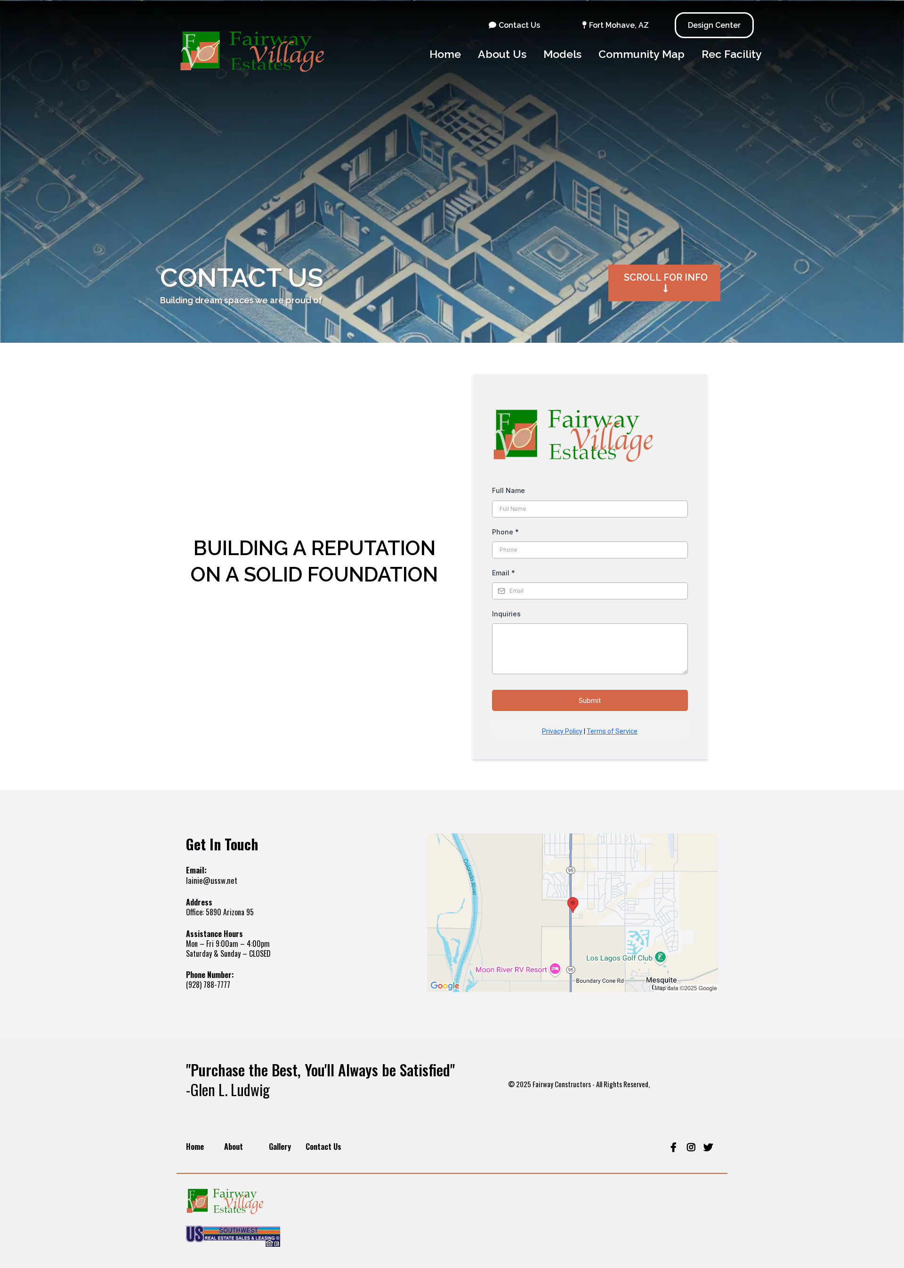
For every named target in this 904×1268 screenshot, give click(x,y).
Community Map (641, 54)
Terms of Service (612, 731)
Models (562, 54)
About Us (502, 54)
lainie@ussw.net (211, 880)
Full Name (508, 490)
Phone (505, 532)
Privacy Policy (562, 731)
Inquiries (506, 614)
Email (503, 573)
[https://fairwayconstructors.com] (267, 54)
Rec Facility (732, 54)
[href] (572, 912)
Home (445, 54)
